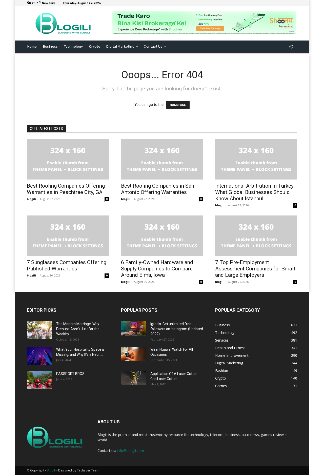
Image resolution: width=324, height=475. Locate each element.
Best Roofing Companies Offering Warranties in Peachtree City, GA (66, 189)
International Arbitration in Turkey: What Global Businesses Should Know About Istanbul (255, 192)
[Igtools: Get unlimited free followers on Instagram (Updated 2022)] (133, 328)
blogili (31, 199)
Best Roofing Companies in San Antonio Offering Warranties (157, 189)
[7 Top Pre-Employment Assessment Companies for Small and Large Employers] (256, 235)
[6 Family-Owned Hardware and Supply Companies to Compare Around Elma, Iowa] (162, 235)
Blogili (51, 470)
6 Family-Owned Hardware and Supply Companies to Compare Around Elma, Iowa (157, 268)
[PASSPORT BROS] (39, 380)
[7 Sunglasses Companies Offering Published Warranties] (68, 235)
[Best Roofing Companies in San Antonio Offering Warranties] (162, 159)
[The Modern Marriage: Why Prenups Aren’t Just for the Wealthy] (39, 330)
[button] (291, 47)
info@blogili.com (130, 450)
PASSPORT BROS (70, 374)
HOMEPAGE (178, 105)
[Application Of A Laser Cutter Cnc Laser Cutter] (133, 378)
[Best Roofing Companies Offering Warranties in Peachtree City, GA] (68, 159)
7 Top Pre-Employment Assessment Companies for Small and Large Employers (255, 268)
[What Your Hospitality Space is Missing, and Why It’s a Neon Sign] (39, 356)
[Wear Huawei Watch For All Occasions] (133, 354)
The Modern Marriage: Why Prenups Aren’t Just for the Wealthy (77, 329)
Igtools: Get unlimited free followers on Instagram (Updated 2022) (176, 329)
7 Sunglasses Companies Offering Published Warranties (66, 265)
